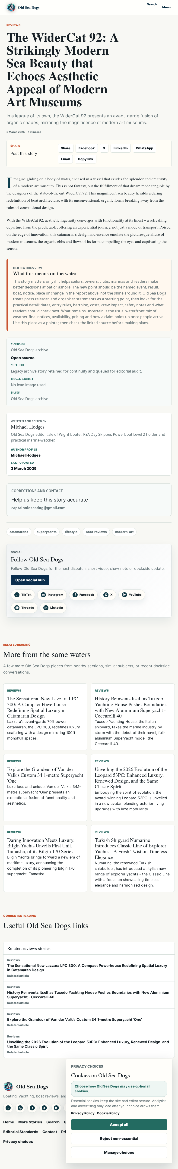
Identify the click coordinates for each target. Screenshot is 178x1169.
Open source (23, 357)
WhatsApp (144, 148)
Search (152, 4)
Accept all (119, 1124)
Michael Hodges (26, 455)
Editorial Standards (20, 1131)
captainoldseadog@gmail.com (38, 507)
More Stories (30, 1122)
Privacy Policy (83, 1113)
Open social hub (30, 580)
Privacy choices (18, 1141)
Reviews (13, 25)
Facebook (87, 148)
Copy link (85, 159)
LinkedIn (121, 148)
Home (8, 1122)
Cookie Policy (108, 1113)
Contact (49, 1131)
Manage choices (119, 1152)
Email (65, 159)
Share (65, 148)
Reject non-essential (119, 1138)
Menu (166, 7)
